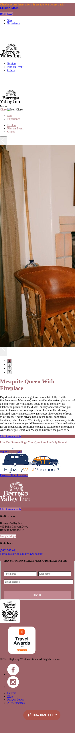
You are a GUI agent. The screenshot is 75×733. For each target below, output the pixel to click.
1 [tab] (9, 360)
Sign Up (37, 595)
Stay (9, 20)
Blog (10, 696)
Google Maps (8, 536)
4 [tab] (9, 372)
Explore (11, 63)
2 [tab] (9, 364)
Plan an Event (15, 66)
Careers (11, 693)
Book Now (6, 13)
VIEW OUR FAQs (11, 451)
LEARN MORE (10, 7)
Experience (13, 23)
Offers (11, 70)
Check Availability (10, 436)
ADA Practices (16, 702)
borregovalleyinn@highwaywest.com (21, 553)
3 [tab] (9, 368)
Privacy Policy (15, 699)
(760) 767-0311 (9, 550)
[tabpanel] (37, 246)
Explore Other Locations (14, 475)
